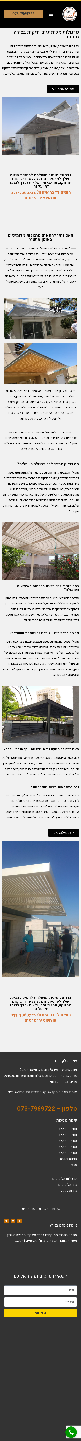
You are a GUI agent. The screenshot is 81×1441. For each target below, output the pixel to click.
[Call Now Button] (71, 1432)
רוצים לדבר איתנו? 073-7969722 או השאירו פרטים (40, 194)
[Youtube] (13, 1221)
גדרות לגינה (69, 1190)
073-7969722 (23, 13)
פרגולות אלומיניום (64, 1178)
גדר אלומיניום (67, 1184)
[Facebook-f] (19, 1221)
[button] (50, 14)
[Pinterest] (6, 1221)
